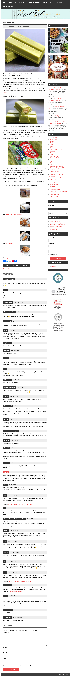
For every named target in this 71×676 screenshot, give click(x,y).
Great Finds (18, 265)
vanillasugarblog (8, 302)
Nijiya (30, 95)
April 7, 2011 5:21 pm (14, 396)
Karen (5, 485)
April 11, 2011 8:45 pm (11, 561)
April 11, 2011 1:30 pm (15, 552)
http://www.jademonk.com (15, 591)
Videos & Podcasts (54, 196)
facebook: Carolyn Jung (55, 228)
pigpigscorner (7, 343)
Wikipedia (5, 92)
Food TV (52, 159)
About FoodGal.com (8, 6)
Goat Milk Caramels (10, 229)
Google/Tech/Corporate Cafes (57, 168)
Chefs (51, 146)
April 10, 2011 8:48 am (31, 518)
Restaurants (53, 186)
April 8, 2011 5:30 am (15, 447)
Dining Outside (54, 153)
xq (4, 561)
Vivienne (6, 419)
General (12, 265)
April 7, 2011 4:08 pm (21, 387)
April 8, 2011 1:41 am (24, 431)
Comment (6, 632)
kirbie (5, 330)
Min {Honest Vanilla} (9, 279)
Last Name (51, 249)
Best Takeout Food (54, 143)
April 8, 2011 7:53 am (14, 472)
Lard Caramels (9, 243)
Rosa (5, 290)
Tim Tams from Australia (16, 200)
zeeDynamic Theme (63, 674)
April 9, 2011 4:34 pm (11, 507)
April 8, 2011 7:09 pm (13, 495)
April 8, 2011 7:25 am (15, 462)
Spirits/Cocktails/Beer (55, 189)
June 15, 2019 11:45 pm (17, 617)
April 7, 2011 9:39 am (13, 368)
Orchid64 (6, 448)
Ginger (51, 164)
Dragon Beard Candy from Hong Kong (15, 214)
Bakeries (52, 141)
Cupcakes (52, 151)
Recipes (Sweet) (54, 184)
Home (4, 2)
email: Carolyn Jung (55, 221)
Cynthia (6, 396)
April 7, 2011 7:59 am (13, 330)
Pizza (51, 181)
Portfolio (21, 2)
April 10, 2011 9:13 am (14, 530)
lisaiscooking (7, 321)
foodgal (19, 26)
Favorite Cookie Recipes (56, 158)
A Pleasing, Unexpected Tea (60, 116)
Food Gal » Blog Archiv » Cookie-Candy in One (19, 581)
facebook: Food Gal (54, 229)
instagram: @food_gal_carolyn (57, 224)
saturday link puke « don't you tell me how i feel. (20, 504)
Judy (5, 495)
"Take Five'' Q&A (54, 138)
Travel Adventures (54, 194)
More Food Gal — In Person (57, 178)
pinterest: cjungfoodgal (56, 226)
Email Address (52, 237)
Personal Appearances (34, 2)
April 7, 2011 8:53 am (15, 350)
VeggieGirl (6, 440)
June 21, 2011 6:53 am (18, 610)
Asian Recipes (53, 139)
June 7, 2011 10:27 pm (17, 584)
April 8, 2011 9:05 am (13, 484)
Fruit (51, 161)
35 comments (26, 26)
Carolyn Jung (12, 2)
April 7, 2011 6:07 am (13, 290)
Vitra (5, 596)
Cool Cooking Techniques (56, 149)
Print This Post (6, 269)
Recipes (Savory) (54, 183)
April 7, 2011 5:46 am (20, 279)
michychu (6, 463)
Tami (5, 369)
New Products (26, 265)
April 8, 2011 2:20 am (16, 440)
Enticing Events (54, 156)
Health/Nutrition (54, 171)
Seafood (52, 188)
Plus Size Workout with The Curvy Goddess (14, 519)
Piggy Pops (8, 258)
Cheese (51, 144)
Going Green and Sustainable (57, 166)
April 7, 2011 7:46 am (17, 321)
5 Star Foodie (7, 380)
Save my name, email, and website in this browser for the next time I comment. (22, 665)
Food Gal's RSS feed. (56, 266)
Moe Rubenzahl (8, 406)
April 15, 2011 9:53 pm (12, 572)
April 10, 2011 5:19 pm (12, 541)
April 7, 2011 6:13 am (19, 302)
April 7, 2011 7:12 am (21, 311)
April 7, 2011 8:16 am (17, 342)
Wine (51, 198)
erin (5, 541)
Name (5, 647)
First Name (51, 243)
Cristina (6, 358)
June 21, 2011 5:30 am (13, 595)
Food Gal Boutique (47, 2)
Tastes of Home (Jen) (9, 312)
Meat (51, 173)
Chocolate (6, 265)
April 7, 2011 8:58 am (14, 358)
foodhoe (6, 552)
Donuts (52, 154)
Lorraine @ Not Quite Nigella (11, 431)
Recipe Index (58, 2)
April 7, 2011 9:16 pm (18, 405)
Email (5, 653)
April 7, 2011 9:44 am (17, 379)
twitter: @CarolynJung (55, 223)
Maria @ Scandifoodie (9, 387)
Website (5, 658)
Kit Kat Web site (37, 176)
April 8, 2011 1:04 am (15, 419)
